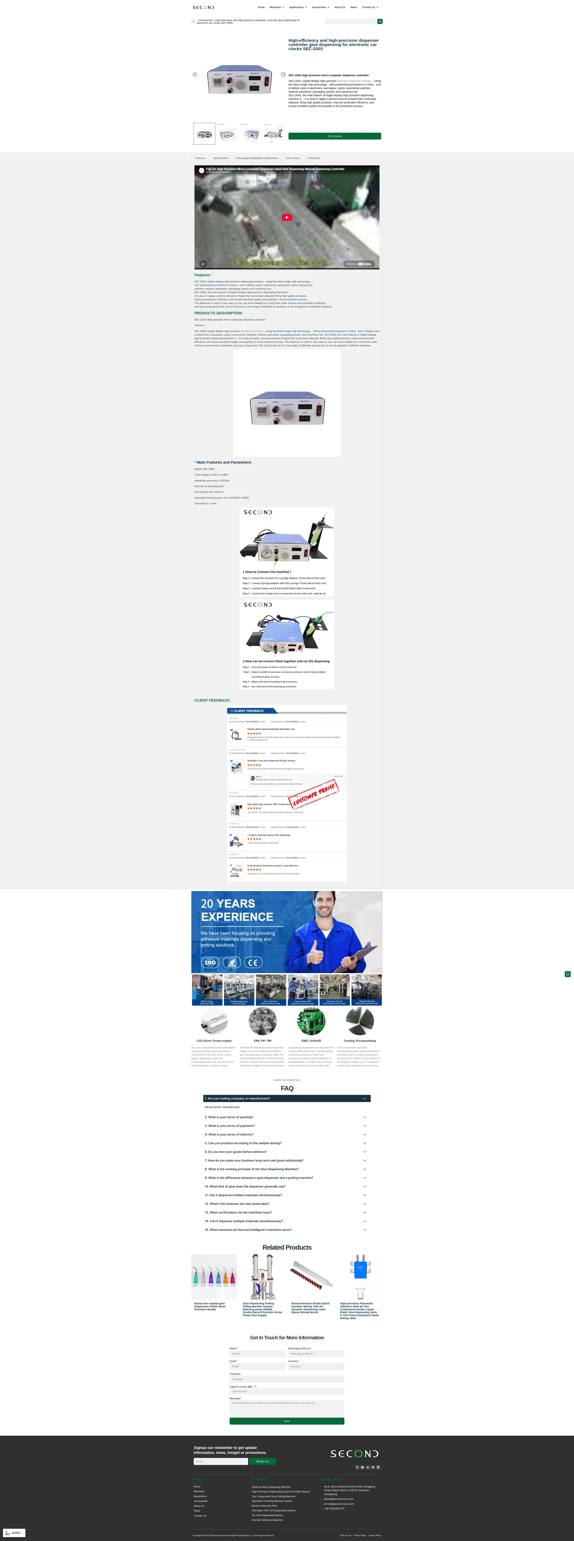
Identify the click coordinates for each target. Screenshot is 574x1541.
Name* (233, 1348)
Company (235, 1373)
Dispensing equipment (301, 1047)
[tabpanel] (287, 525)
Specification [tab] (220, 158)
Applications (296, 7)
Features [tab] (200, 158)
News (354, 7)
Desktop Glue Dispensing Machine (271, 1486)
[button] (334, 136)
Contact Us (368, 7)
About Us (339, 7)
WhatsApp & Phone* (299, 1348)
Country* (293, 1361)
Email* (233, 1361)
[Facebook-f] (357, 1467)
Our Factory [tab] (293, 158)
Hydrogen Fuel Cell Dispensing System (274, 1510)
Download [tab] (314, 158)
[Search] (380, 21)
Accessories (319, 7)
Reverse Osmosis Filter (264, 1505)
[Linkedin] (378, 1467)
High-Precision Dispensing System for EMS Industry (281, 1491)
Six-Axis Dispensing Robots (267, 1515)
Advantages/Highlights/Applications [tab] (257, 158)
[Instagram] (368, 1467)
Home (261, 7)
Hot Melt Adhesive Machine (267, 1519)
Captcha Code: (243, 1386)
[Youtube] (362, 1467)
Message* (235, 1398)
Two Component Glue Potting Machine (274, 1496)
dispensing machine (252, 331)
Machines (275, 7)
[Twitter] (373, 1467)
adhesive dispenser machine (354, 80)
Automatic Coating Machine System (272, 1500)
